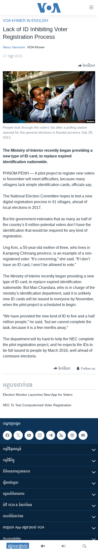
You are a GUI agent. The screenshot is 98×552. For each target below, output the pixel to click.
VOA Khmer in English (25, 21)
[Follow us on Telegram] (50, 435)
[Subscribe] (83, 435)
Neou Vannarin (14, 47)
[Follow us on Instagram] (39, 435)
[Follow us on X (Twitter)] (18, 435)
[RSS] (61, 435)
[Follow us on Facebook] (7, 435)
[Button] (86, 66)
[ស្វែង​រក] (84, 546)
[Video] (43, 546)
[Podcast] (72, 435)
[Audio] (63, 546)
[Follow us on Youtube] (29, 435)
